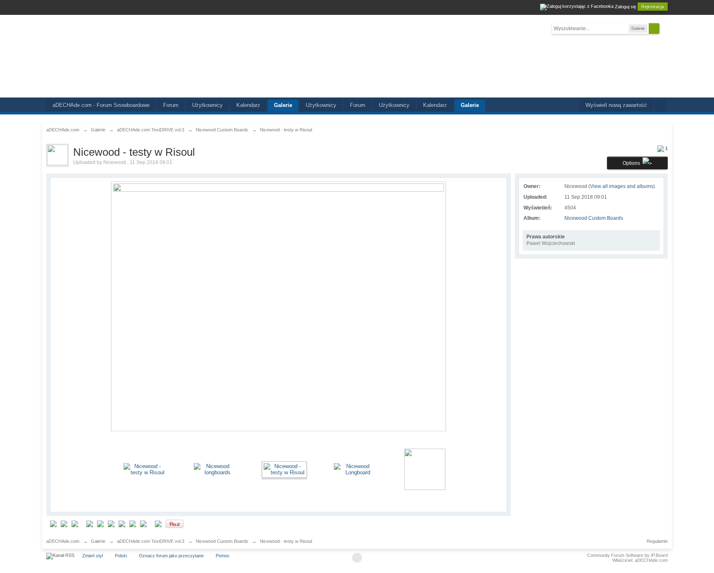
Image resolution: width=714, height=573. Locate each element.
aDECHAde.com (62, 541)
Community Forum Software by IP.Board (627, 555)
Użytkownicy (207, 105)
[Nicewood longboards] (214, 469)
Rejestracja (652, 6)
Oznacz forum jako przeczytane (171, 555)
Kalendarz (248, 105)
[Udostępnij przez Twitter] (132, 524)
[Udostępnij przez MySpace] (111, 524)
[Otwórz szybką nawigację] (660, 106)
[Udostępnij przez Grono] (100, 524)
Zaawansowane (664, 28)
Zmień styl (92, 555)
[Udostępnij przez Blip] (53, 524)
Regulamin (657, 541)
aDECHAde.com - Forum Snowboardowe (101, 105)
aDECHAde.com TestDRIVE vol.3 (150, 541)
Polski (121, 555)
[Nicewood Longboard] (354, 469)
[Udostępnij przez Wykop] (143, 524)
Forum (170, 105)
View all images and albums (621, 186)
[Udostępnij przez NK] (122, 524)
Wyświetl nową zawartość (616, 105)
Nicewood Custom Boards (593, 218)
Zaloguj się (625, 6)
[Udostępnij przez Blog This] (158, 524)
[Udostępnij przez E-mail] (74, 524)
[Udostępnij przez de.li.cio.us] (64, 524)
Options (633, 163)
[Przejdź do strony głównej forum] (356, 56)
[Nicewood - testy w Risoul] (144, 469)
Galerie (283, 105)
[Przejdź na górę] (357, 558)
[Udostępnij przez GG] (89, 524)
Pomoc (223, 555)
